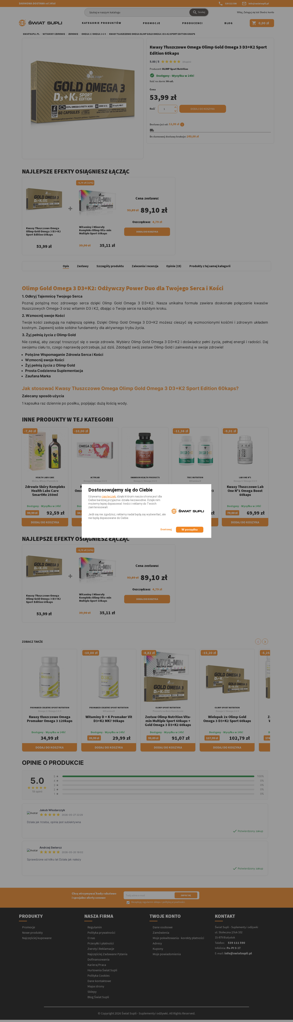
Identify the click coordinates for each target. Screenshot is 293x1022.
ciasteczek (108, 496)
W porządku (190, 529)
